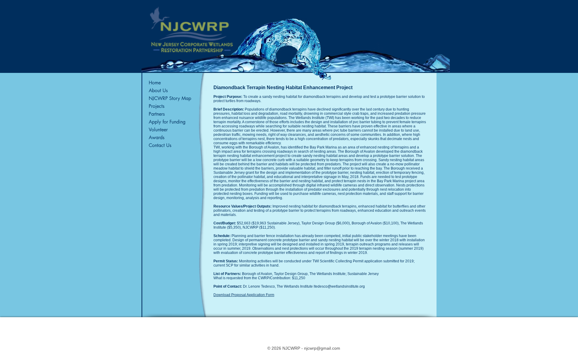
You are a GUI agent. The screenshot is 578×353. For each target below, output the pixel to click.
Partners (157, 114)
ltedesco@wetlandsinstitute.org (339, 286)
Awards (156, 137)
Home (155, 83)
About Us (158, 90)
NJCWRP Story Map (170, 98)
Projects (156, 106)
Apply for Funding (167, 122)
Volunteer (158, 130)
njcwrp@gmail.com (322, 348)
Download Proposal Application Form (243, 295)
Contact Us (160, 145)
